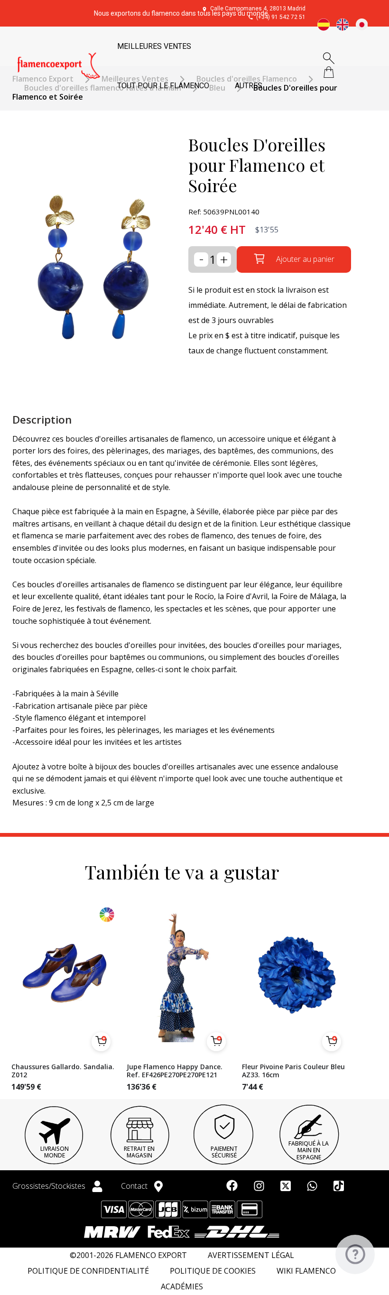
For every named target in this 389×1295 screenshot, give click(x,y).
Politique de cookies (213, 1271)
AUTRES (248, 85)
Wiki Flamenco (306, 1271)
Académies (182, 1286)
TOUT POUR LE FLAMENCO (163, 85)
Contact (135, 1186)
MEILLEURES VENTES (154, 46)
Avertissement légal (251, 1255)
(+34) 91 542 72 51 (281, 17)
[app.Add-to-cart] (101, 1041)
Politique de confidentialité (88, 1271)
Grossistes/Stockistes (49, 1186)
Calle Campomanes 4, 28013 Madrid (258, 8)
